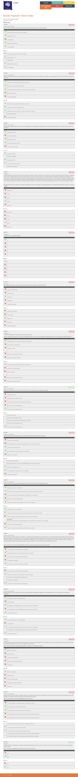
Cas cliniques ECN (46, 6)
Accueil (46, 2)
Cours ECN (69, 2)
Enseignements (57, 2)
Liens (57, 6)
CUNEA (15, 3)
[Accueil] (7, 9)
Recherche (69, 6)
